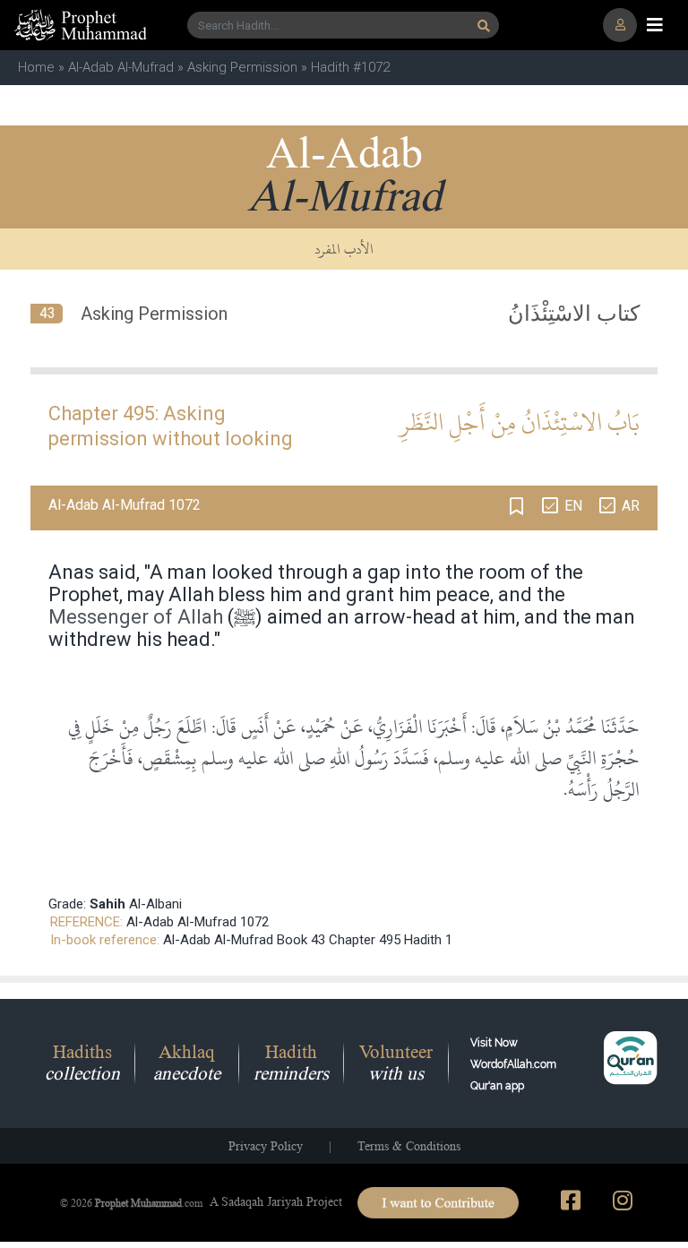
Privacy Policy (265, 1146)
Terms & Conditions (408, 1146)
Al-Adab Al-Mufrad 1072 (197, 922)
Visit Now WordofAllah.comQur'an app (513, 1064)
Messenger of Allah (135, 617)
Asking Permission (242, 67)
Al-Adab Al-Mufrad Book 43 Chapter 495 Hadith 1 (307, 940)
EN (573, 505)
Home (36, 67)
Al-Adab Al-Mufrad (121, 67)
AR (631, 505)
